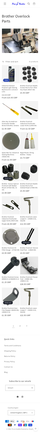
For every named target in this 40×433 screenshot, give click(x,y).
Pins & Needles (16, 429)
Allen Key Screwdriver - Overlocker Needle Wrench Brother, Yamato (10, 123)
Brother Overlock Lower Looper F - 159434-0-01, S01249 (28, 310)
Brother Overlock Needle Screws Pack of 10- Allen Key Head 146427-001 (28, 88)
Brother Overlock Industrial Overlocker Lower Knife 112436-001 (28, 123)
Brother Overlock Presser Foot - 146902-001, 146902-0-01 (29, 279)
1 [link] (13, 326)
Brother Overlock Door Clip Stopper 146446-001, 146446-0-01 (10, 310)
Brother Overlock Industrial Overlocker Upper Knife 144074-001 (10, 219)
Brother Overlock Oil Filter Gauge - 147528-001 (11, 249)
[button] (5, 3)
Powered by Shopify (27, 429)
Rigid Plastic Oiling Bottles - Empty (27, 154)
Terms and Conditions (12, 345)
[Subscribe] (32, 388)
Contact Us (8, 367)
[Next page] (26, 326)
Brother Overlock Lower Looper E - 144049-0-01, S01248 (28, 219)
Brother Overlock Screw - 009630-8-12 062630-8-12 (10, 278)
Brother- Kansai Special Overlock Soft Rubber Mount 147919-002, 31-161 (10, 187)
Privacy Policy (9, 361)
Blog (6, 372)
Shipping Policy (10, 351)
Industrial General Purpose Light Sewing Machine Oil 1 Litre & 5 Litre (10, 89)
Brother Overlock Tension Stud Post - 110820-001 (29, 249)
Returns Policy (9, 356)
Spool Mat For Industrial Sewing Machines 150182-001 (10, 155)
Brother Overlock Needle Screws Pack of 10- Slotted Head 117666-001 (29, 186)
